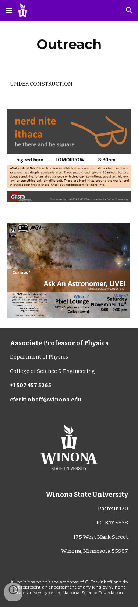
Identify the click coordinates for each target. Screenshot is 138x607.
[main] (69, 44)
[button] (9, 10)
